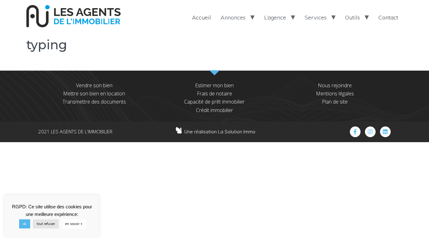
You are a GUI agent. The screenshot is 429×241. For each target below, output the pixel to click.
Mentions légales (335, 93)
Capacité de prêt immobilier (214, 101)
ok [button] (24, 224)
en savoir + (74, 224)
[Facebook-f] (355, 131)
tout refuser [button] (46, 224)
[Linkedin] (385, 131)
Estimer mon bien (214, 85)
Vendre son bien (94, 85)
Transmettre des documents (94, 101)
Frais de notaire (214, 93)
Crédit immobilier (214, 110)
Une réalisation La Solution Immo (219, 132)
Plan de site (335, 101)
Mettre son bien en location (94, 93)
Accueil (201, 17)
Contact (388, 17)
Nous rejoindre (335, 85)
